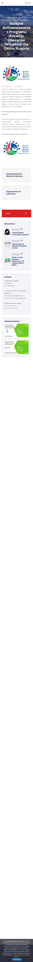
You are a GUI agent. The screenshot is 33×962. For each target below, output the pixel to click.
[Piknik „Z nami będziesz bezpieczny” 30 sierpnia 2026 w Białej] (7, 259)
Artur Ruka (18, 86)
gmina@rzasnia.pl (17, 296)
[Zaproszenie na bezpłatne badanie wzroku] (7, 244)
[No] (31, 950)
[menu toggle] (2, 3)
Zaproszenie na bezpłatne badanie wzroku (19, 246)
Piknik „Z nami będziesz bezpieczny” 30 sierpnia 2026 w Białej (18, 261)
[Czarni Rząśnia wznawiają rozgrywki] (7, 232)
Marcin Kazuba (16, 229)
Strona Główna (17, 15)
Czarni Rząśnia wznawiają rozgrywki (20, 234)
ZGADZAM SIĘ (17, 959)
